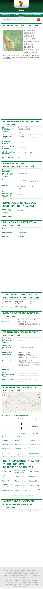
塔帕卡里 (23, 307)
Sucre (31, 476)
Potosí (17, 481)
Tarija (3, 481)
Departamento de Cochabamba (11, 14)
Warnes (4, 490)
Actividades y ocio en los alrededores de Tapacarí (18, 504)
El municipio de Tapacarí (20, 25)
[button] (4, 395)
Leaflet (15, 412)
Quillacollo (18, 444)
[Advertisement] (21, 92)
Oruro (17, 476)
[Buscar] (38, 19)
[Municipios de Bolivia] (21, 4)
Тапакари (9, 307)
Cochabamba (22, 232)
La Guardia (32, 490)
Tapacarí (21, 10)
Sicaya (4, 454)
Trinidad (31, 485)
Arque (4, 448)
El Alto (31, 471)
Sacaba (31, 481)
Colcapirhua (33, 448)
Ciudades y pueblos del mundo (25, 582)
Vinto (17, 440)
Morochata (32, 440)
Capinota (18, 448)
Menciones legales (13, 581)
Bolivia (20, 229)
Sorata (4, 471)
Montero (18, 485)
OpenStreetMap (29, 412)
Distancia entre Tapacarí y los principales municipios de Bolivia (21, 464)
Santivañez (32, 444)
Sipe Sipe (21, 419)
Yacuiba (17, 490)
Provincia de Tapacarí (28, 14)
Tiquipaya (18, 454)
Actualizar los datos (9, 62)
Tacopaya (21, 433)
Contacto (9, 582)
